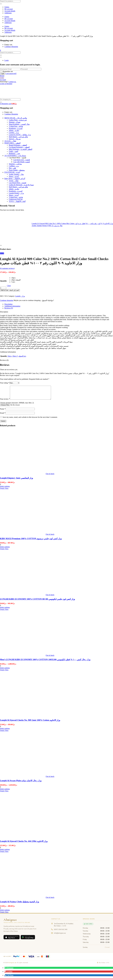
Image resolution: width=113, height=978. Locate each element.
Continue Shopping (11, 47)
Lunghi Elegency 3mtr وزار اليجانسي (16, 478)
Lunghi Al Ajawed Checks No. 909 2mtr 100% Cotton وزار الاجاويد (30, 720)
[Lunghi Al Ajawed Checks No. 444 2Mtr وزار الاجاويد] (23, 837)
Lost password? (11, 73)
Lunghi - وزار (20, 296)
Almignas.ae (12, 962)
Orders (6, 7)
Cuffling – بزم (14, 166)
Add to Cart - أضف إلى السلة (10, 290)
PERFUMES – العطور (12, 143)
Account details (9, 11)
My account (8, 9)
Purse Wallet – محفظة (17, 170)
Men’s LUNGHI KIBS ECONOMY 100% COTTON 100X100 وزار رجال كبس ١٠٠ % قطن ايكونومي (45, 659)
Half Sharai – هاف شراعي (18, 137)
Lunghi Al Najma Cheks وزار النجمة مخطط (19, 901)
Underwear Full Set (16, 199)
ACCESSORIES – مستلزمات (15, 155)
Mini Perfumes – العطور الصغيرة (20, 149)
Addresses (8, 13)
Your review (5, 399)
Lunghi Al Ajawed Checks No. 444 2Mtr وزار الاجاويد (24, 841)
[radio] (16, 278)
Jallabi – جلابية (14, 130)
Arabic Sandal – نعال (16, 174)
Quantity (3, 281)
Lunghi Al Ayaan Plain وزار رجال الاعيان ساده (20, 780)
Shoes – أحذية (14, 176)
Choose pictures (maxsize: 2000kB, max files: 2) (17, 403)
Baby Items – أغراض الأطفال (14, 178)
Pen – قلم (12, 168)
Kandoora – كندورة (16, 128)
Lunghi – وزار (14, 132)
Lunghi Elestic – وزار (16, 193)
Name (3, 409)
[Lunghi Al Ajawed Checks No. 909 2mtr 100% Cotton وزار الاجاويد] (23, 716)
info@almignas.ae (60, 933)
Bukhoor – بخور (14, 153)
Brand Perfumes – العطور (18, 145)
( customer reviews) (7, 268)
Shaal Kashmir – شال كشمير (19, 124)
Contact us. (12, 82)
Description (8, 304)
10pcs (9, 356)
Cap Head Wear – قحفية (17, 183)
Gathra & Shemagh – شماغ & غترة (21, 185)
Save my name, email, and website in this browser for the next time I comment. (30, 417)
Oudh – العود (13, 151)
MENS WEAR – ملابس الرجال (15, 118)
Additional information (12, 306)
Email (2, 413)
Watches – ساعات (15, 164)
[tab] (58, 304)
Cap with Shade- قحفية (21, 162)
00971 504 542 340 (60, 929)
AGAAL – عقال (10, 141)
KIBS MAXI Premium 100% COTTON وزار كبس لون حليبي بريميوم (31, 538)
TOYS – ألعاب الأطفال (17, 201)
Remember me (8, 71)
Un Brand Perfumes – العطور (19, 147)
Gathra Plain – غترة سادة (18, 120)
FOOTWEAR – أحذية (12, 172)
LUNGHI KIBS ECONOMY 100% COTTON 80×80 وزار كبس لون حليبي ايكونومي (37, 599)
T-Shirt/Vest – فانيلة (16, 126)
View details (4, 243)
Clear (9, 286)
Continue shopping (6, 300)
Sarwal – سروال (15, 139)
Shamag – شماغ (14, 122)
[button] (0, 50)
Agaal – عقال (14, 181)
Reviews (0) (8, 308)
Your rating (4, 383)
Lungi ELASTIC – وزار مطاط (20, 135)
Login (6, 60)
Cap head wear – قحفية (21, 160)
